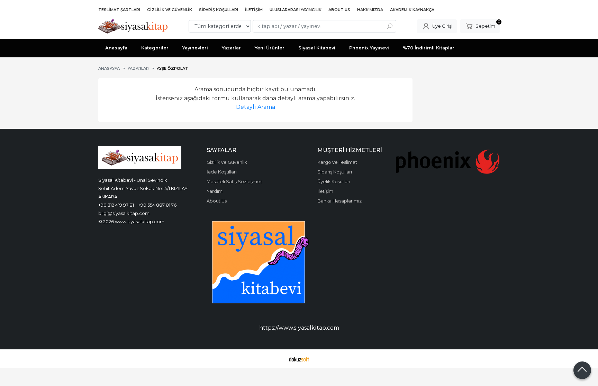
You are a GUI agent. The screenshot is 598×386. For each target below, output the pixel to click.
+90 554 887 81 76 (157, 205)
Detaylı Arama (255, 107)
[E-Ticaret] (299, 359)
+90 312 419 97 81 (116, 205)
